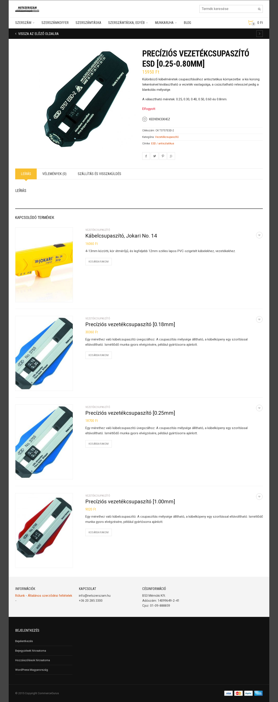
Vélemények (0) (54, 174)
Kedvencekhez (159, 119)
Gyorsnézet (28, 296)
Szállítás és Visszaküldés (99, 174)
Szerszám (23, 23)
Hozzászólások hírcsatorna (32, 660)
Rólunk (20, 596)
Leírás (26, 174)
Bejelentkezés (24, 641)
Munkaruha (164, 23)
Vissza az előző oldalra (38, 34)
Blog (187, 23)
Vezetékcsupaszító (167, 137)
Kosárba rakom (99, 261)
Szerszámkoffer (55, 23)
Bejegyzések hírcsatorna (30, 650)
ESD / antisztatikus (162, 143)
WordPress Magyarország (31, 669)
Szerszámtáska (88, 23)
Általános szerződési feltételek (50, 596)
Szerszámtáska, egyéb (126, 23)
